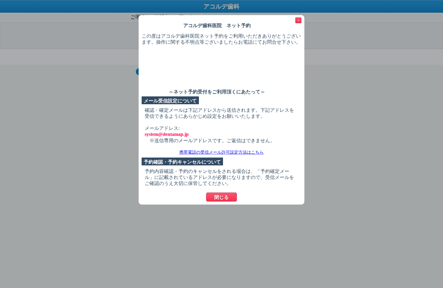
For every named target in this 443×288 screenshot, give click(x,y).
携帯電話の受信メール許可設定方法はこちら (221, 152)
